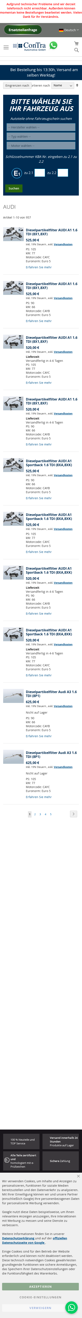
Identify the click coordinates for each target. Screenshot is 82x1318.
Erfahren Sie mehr (39, 267)
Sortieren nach (39, 85)
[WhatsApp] (71, 1307)
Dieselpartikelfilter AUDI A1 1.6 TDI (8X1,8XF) (51, 232)
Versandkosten (63, 244)
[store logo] (29, 46)
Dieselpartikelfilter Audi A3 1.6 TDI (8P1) (51, 694)
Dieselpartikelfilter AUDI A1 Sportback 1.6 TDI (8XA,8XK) (49, 463)
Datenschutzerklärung (18, 1238)
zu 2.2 (51, 172)
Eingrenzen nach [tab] (17, 85)
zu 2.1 (28, 172)
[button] (69, 30)
